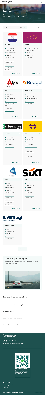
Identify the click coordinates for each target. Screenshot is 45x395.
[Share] (19, 44)
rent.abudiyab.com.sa (11, 52)
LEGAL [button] (5, 350)
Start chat (22, 376)
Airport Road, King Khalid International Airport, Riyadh (14, 343)
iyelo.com (28, 142)
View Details (15, 73)
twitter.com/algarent (10, 98)
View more (22, 248)
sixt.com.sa (28, 187)
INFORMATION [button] (6, 346)
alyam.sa (8, 233)
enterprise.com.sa (10, 142)
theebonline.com (10, 187)
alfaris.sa (28, 52)
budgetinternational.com (32, 98)
